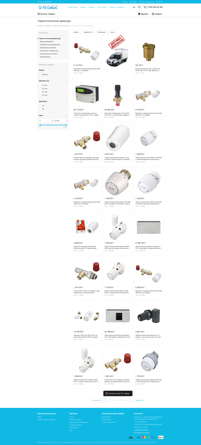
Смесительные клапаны (48, 54)
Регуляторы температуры (49, 51)
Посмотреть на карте (141, 432)
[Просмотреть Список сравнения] (134, 7)
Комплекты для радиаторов (50, 44)
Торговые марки (76, 425)
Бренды (83, 7)
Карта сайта (74, 427)
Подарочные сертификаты (79, 422)
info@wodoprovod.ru (141, 430)
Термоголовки (45, 57)
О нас (72, 417)
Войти (39, 417)
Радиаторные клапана (48, 47)
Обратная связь (75, 419)
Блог (71, 430)
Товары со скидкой (117, 7)
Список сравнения (108, 422)
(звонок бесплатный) (148, 424)
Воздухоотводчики (47, 41)
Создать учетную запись (46, 419)
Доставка (133, 2)
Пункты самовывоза (146, 2)
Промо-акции (73, 7)
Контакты (159, 2)
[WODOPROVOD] (47, 7)
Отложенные (106, 419)
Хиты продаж (102, 7)
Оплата (124, 2)
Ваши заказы (106, 417)
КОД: (75, 73)
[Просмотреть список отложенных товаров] (139, 7)
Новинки (92, 7)
